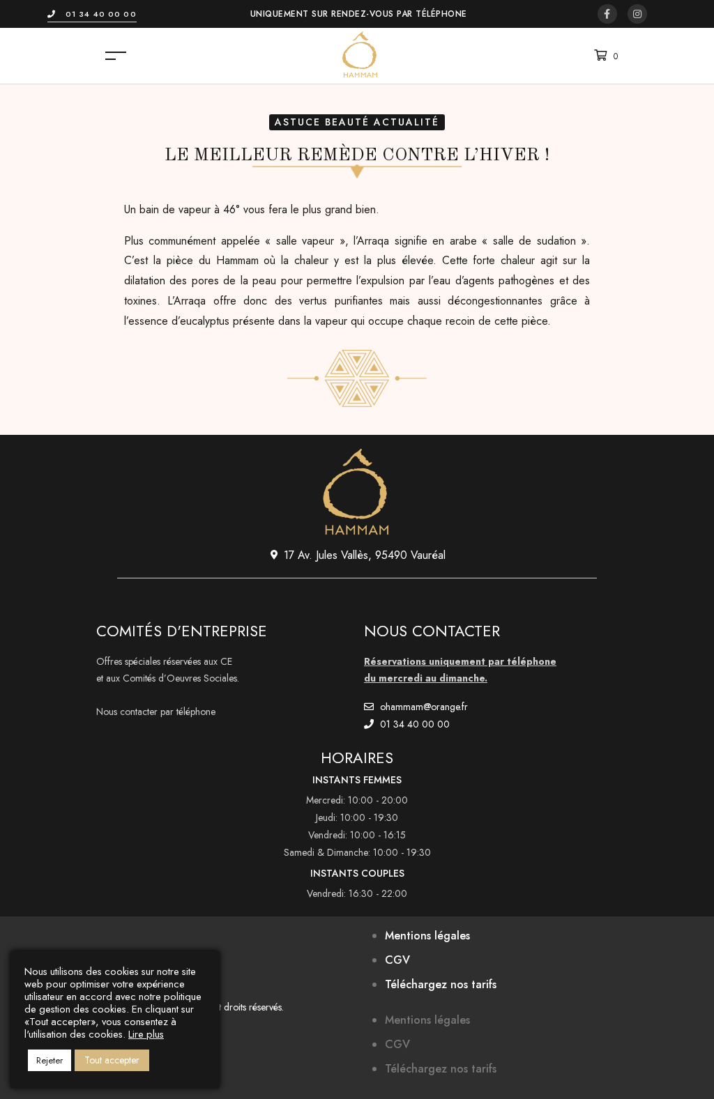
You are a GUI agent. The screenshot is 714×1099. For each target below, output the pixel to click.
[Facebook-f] (607, 14)
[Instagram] (637, 14)
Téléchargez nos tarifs (440, 984)
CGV (397, 960)
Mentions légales (427, 936)
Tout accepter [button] (111, 1060)
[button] (92, 14)
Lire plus (146, 1034)
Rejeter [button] (49, 1060)
